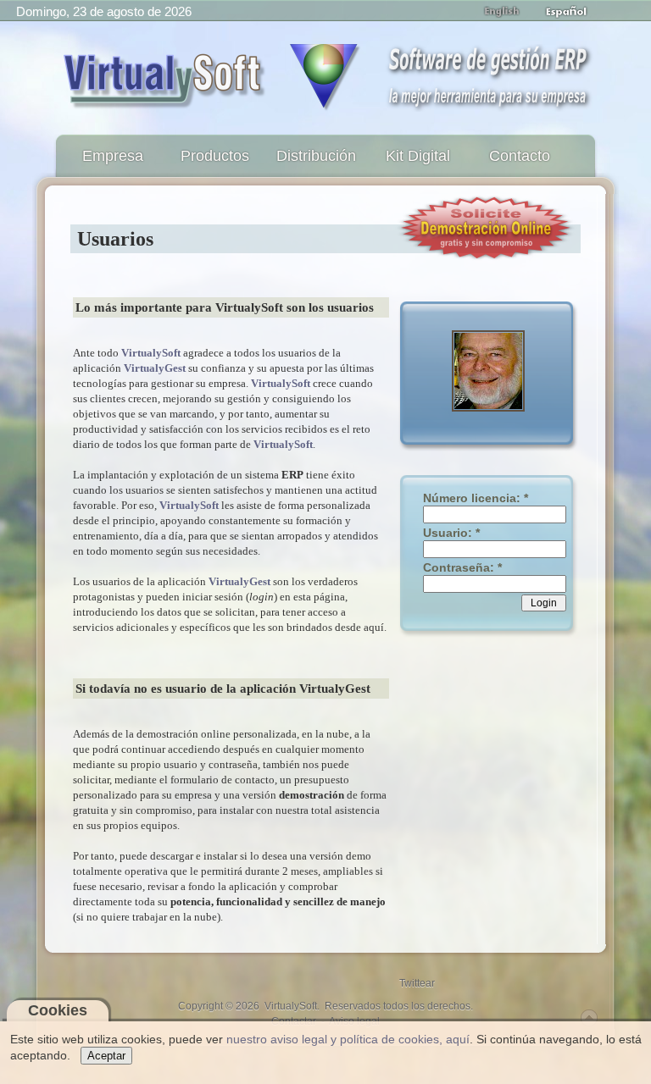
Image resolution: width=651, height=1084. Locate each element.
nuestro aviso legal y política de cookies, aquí (348, 1039)
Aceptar (106, 1055)
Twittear (417, 983)
